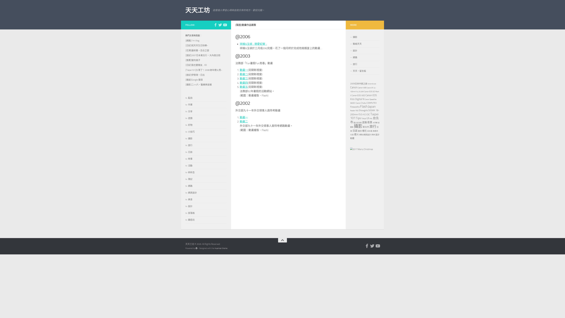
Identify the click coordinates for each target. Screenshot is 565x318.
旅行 (190, 145)
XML (370, 119)
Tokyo (363, 118)
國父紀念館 (358, 123)
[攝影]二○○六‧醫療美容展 (199, 84)
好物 (190, 125)
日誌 (190, 152)
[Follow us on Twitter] (220, 25)
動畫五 (244, 87)
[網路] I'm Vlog (192, 40)
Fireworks (355, 107)
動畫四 (244, 83)
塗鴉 (190, 118)
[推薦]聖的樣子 (193, 60)
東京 (360, 131)
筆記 (190, 179)
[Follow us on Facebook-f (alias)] (215, 25)
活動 (190, 165)
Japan (372, 107)
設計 (190, 206)
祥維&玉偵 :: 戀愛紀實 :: (253, 44)
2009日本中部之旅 (358, 83)
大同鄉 (375, 123)
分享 (190, 111)
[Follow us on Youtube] (225, 25)
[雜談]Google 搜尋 (194, 79)
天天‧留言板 (359, 71)
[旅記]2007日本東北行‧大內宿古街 (203, 55)
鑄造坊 (191, 219)
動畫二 (244, 74)
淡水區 (369, 131)
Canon (353, 87)
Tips (358, 118)
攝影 (190, 138)
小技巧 (191, 131)
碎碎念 (191, 172)
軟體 (352, 138)
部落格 (191, 213)
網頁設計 (192, 192)
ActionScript (372, 84)
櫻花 (364, 131)
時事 (190, 159)
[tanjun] (361, 149)
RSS (357, 111)
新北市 (366, 127)
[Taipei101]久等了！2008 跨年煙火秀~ (204, 70)
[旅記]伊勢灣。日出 (195, 75)
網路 (190, 186)
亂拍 (190, 98)
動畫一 (244, 70)
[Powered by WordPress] (196, 248)
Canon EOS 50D (358, 95)
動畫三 (244, 78)
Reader (352, 111)
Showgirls (363, 110)
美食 (190, 199)
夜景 (369, 122)
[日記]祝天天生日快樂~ (197, 45)
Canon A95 (362, 88)
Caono (358, 103)
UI (368, 118)
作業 (190, 104)
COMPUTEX (372, 103)
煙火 (356, 134)
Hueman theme (221, 248)
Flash (364, 107)
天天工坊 (197, 10)
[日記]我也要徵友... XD (196, 65)
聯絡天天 (357, 44)
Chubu (363, 103)
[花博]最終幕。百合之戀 (197, 50)
